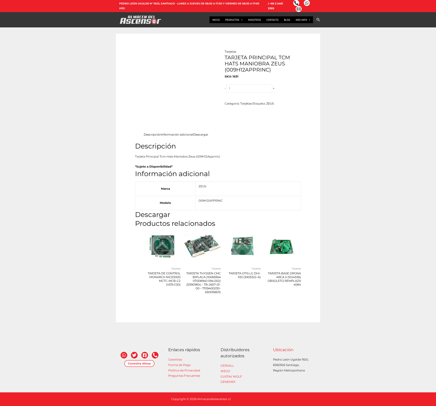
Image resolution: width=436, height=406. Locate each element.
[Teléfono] (296, 3)
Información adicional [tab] (177, 134)
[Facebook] (144, 355)
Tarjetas (230, 51)
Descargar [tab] (200, 134)
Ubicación (283, 349)
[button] (241, 19)
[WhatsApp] (307, 3)
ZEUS (270, 103)
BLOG (287, 19)
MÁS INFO (301, 19)
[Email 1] (299, 9)
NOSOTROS (254, 19)
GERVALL (227, 365)
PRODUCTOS (232, 19)
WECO (225, 371)
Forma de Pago (179, 365)
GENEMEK (228, 382)
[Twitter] (134, 355)
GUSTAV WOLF (231, 376)
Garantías (175, 359)
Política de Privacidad (184, 370)
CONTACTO (272, 19)
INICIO (216, 19)
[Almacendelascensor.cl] (140, 19)
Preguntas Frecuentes (184, 375)
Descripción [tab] (152, 134)
